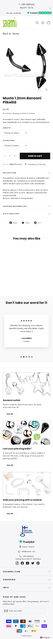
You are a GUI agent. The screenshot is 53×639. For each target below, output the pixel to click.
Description (9, 173)
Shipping (16, 113)
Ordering (9, 579)
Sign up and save (14, 597)
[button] (46, 637)
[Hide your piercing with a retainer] (26, 484)
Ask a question (11, 214)
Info (6, 587)
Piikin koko (9, 140)
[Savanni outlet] (26, 384)
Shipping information (15, 206)
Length (7, 128)
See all (10, 414)
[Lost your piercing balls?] (26, 433)
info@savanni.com (28, 551)
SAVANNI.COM (11, 571)
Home (15, 33)
